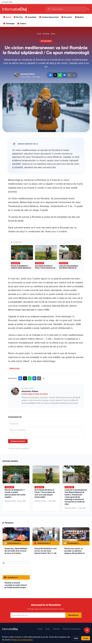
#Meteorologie (14, 368)
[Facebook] (50, 75)
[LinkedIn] (64, 75)
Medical (80, 17)
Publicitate (56, 629)
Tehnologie (10, 23)
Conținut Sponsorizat (50, 17)
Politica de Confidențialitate (22, 639)
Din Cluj (19, 17)
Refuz (76, 638)
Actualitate (32, 17)
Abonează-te (73, 615)
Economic (68, 17)
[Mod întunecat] (88, 9)
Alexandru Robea (28, 74)
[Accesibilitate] (87, 630)
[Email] (69, 75)
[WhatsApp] (60, 75)
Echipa (47, 629)
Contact (23, 23)
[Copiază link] (74, 75)
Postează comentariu (18, 441)
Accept (85, 638)
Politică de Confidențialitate (71, 629)
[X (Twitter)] (55, 75)
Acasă (8, 17)
